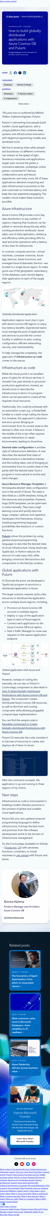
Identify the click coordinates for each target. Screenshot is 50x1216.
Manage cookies (6, 1212)
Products (9, 1175)
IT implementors (10, 98)
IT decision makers (25, 94)
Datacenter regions (7, 1172)
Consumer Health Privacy (10, 1209)
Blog (22, 1188)
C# (19, 847)
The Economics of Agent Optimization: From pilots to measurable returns (24, 981)
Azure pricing (18, 1175)
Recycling (3, 1215)
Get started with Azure (21, 1169)
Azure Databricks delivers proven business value (25, 1068)
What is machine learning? (10, 1196)
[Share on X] (19, 72)
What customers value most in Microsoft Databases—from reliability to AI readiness (23, 1025)
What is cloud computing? (21, 1194)
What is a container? (27, 1199)
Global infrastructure (38, 1169)
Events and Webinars (8, 1191)
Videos (8, 1194)
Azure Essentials (35, 1172)
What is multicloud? (40, 1194)
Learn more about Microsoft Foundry (25, 1140)
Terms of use (18, 1212)
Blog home (14, 16)
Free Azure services (31, 1175)
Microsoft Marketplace (37, 1186)
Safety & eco (38, 1212)
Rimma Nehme (16, 52)
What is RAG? (41, 1199)
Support (14, 1183)
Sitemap (23, 1209)
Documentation (14, 1188)
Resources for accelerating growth (21, 1180)
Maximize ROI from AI (36, 1177)
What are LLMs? (12, 1199)
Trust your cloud (22, 1172)
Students (44, 1188)
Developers (8, 94)
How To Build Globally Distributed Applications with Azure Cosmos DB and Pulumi (24, 695)
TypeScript (11, 847)
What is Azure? (6, 1169)
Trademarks (28, 1212)
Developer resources (32, 1188)
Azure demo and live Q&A (28, 1183)
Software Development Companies (13, 1186)
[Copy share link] (10, 72)
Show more (24, 104)
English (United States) (9, 1202)
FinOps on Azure (20, 1177)
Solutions (3, 1180)
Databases (8, 85)
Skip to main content (8, 1)
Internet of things (24, 85)
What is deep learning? (30, 1196)
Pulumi (6, 536)
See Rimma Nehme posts (14, 918)
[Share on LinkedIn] (24, 72)
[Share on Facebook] (15, 72)
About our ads (13, 1215)
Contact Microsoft (34, 1209)
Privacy (45, 1209)
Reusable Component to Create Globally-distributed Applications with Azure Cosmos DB (23, 728)
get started (22, 855)
